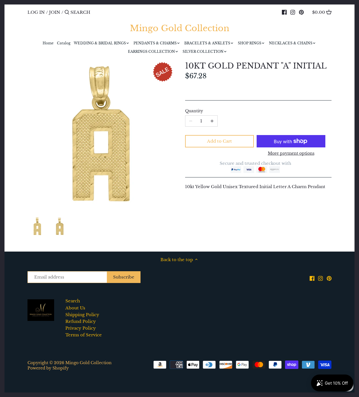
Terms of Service (83, 334)
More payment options (291, 153)
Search (72, 301)
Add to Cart (219, 141)
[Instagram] (292, 12)
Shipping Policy (82, 314)
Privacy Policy (80, 328)
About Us (75, 308)
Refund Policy (80, 321)
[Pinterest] (301, 12)
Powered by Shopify (48, 368)
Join (54, 12)
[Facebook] (284, 12)
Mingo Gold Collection (179, 28)
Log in (36, 12)
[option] (37, 226)
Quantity (194, 111)
